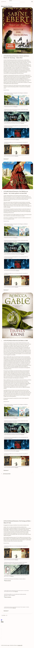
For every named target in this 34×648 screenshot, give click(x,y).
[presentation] (17, 30)
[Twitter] (2, 622)
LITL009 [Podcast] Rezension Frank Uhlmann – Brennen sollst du (14, 578)
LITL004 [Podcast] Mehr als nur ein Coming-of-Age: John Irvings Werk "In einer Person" (16, 143)
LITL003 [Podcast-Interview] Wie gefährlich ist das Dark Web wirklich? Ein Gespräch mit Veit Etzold (16, 126)
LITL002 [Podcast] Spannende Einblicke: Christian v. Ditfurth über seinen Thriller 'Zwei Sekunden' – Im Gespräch (16, 110)
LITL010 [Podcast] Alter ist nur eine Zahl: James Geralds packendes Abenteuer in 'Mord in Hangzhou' (15, 595)
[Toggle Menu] (32, 1)
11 (6, 615)
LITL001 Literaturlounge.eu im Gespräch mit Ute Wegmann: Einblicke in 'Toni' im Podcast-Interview (16, 93)
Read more (16, 106)
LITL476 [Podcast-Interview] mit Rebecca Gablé (16, 340)
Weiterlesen (6, 158)
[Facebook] (1, 622)
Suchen (10, 0)
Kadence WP (20, 645)
